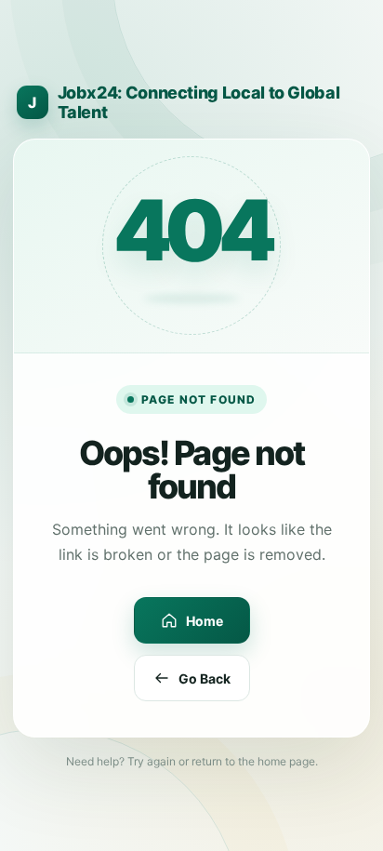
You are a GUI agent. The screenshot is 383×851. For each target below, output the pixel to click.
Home (204, 621)
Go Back (204, 678)
